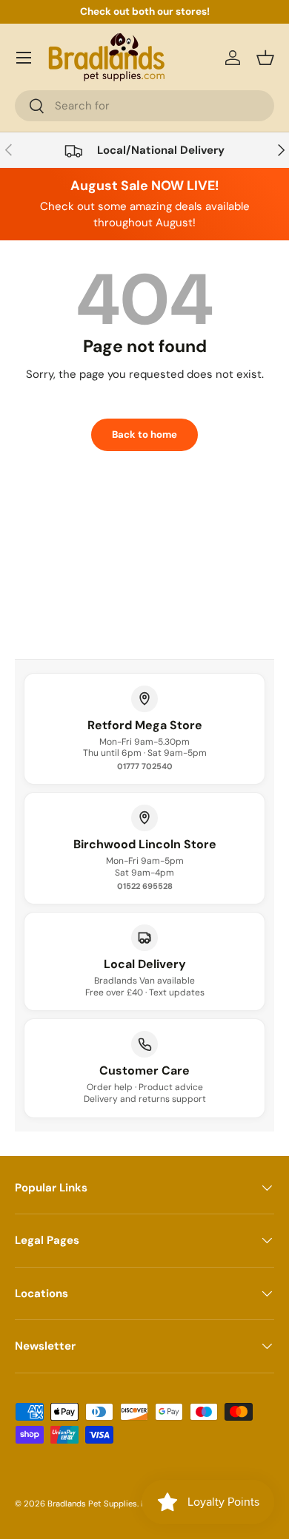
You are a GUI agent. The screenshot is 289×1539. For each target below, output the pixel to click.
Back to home (144, 434)
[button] (265, 57)
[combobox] (144, 105)
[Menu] (23, 57)
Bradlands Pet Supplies (92, 1503)
